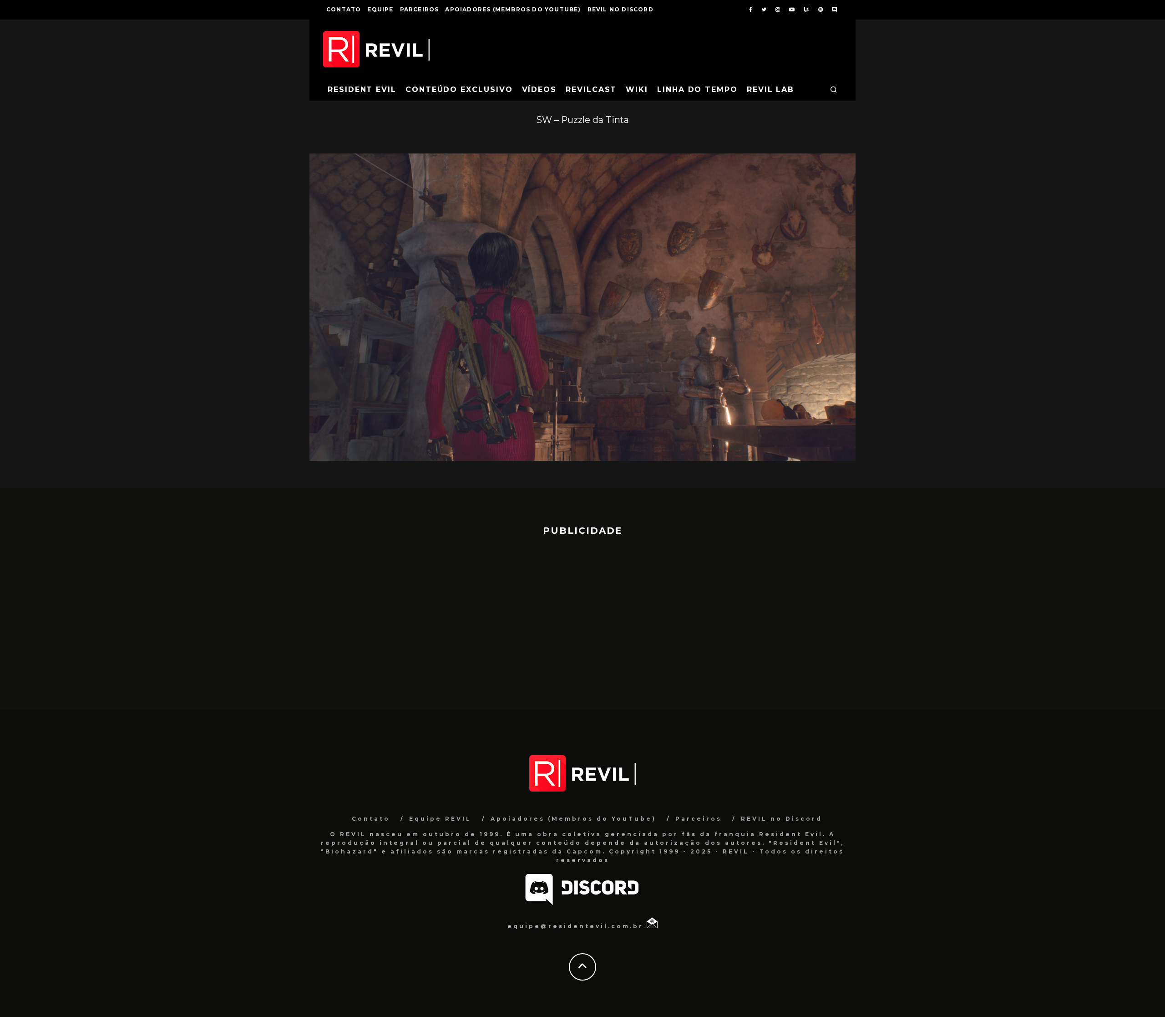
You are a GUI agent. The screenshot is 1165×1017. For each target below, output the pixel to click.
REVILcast (591, 89)
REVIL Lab (770, 89)
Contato (343, 9)
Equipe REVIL (440, 818)
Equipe (380, 9)
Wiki (637, 89)
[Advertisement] (582, 618)
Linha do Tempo (697, 89)
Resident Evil (362, 89)
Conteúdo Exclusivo (459, 89)
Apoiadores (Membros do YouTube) (513, 9)
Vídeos (539, 89)
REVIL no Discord (620, 9)
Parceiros (419, 9)
